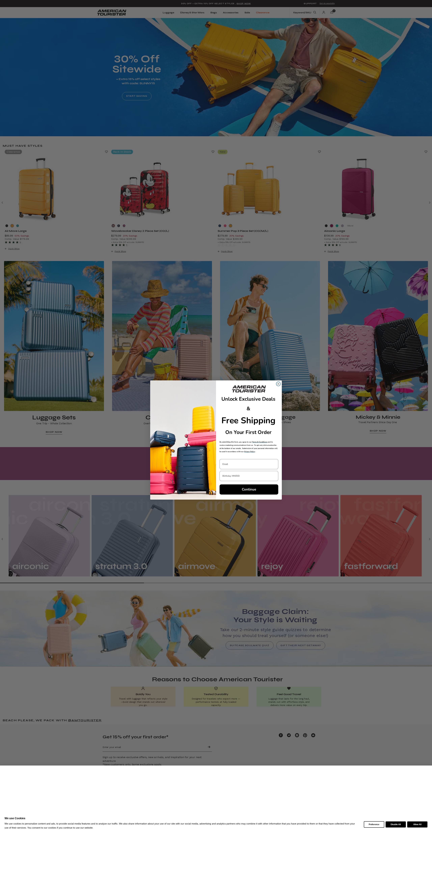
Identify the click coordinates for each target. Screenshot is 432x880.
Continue (249, 489)
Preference (374, 824)
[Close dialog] (278, 384)
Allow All (417, 824)
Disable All (396, 824)
